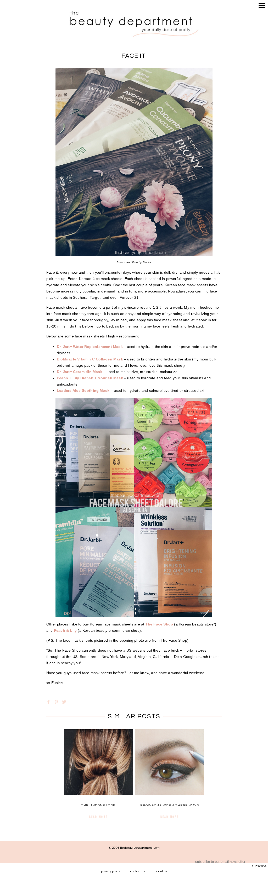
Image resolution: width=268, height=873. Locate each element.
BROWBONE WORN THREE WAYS (169, 805)
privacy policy (110, 871)
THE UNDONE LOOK (98, 805)
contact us (137, 871)
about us (161, 871)
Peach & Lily (65, 630)
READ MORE (98, 816)
